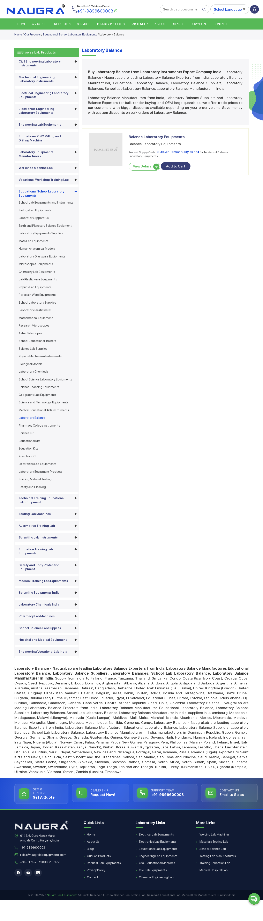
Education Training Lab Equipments (36, 551)
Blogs (91, 849)
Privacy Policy (96, 870)
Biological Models (30, 364)
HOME (21, 24)
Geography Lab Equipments (38, 395)
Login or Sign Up (254, 9)
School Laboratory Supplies (37, 302)
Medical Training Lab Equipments (43, 581)
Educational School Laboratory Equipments (70, 34)
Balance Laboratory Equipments (157, 137)
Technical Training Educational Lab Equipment (42, 500)
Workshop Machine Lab (36, 168)
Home (18, 34)
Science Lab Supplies (33, 349)
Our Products (32, 34)
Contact (220, 24)
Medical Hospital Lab (214, 870)
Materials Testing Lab (214, 842)
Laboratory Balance (32, 418)
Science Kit (26, 433)
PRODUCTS (60, 24)
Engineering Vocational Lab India (43, 651)
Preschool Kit (28, 456)
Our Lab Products (99, 856)
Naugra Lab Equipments (62, 895)
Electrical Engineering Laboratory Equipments (43, 95)
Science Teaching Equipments (39, 387)
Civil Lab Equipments (153, 870)
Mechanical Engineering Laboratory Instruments (37, 79)
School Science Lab (213, 849)
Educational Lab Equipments (158, 849)
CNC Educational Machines (157, 863)
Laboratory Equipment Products (40, 472)
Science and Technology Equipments (43, 402)
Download (199, 24)
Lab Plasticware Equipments (38, 279)
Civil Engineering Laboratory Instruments (40, 63)
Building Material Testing (35, 479)
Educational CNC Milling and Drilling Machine (40, 138)
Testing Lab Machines (35, 514)
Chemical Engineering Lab (156, 877)
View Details (142, 166)
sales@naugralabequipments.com (43, 855)
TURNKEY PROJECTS (111, 24)
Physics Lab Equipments (35, 287)
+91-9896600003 (32, 847)
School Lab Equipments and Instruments (46, 202)
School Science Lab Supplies (40, 628)
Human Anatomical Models (37, 248)
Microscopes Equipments (36, 264)
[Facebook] (18, 873)
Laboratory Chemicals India (39, 604)
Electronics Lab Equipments (37, 464)
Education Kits (28, 448)
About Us (93, 842)
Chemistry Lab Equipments (37, 272)
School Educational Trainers (37, 341)
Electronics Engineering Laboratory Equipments (36, 111)
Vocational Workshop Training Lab (44, 180)
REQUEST (160, 24)
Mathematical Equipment (36, 318)
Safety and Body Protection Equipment (39, 567)
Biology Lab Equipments (35, 210)
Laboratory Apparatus (34, 218)
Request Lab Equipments (104, 863)
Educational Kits (29, 441)
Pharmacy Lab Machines (37, 616)
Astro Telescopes (30, 333)
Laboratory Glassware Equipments (42, 256)
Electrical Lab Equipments (156, 834)
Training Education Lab (215, 863)
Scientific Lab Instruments (38, 537)
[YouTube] (28, 873)
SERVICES (83, 24)
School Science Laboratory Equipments (45, 379)
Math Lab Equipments (33, 241)
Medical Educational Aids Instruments (44, 410)
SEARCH (179, 24)
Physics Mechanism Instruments (40, 356)
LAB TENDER (139, 24)
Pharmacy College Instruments (39, 425)
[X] (38, 873)
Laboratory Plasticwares (35, 310)
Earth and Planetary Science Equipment (45, 226)
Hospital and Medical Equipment (43, 640)
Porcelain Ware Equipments (37, 295)
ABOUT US (39, 24)
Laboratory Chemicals (33, 371)
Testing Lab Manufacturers (218, 856)
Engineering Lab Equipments (40, 124)
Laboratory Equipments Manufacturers (36, 154)
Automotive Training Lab (37, 526)
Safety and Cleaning (32, 487)
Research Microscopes (34, 325)
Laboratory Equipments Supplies (41, 233)
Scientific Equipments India (39, 592)
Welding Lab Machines (215, 834)
